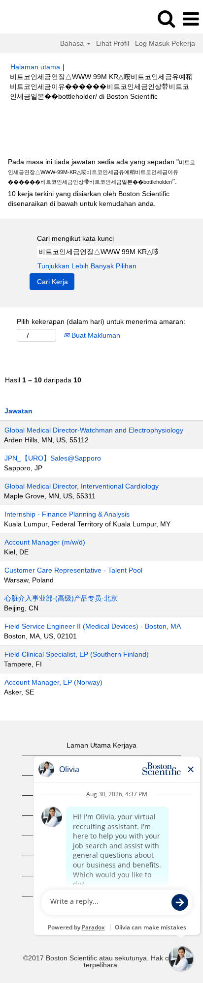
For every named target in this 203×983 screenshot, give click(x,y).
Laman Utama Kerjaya (101, 745)
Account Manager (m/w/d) (44, 542)
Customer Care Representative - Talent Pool (73, 570)
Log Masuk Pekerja (165, 43)
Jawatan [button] (18, 411)
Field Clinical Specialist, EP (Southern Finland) (76, 654)
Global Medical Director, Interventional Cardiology (81, 486)
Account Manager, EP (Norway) (53, 682)
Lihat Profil (112, 43)
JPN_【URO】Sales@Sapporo (52, 458)
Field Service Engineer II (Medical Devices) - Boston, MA (92, 626)
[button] (190, 19)
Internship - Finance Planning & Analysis (67, 514)
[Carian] (166, 18)
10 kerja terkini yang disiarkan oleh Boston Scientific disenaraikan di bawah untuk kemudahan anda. (88, 198)
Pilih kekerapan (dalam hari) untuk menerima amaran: (101, 321)
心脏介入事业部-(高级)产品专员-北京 (61, 598)
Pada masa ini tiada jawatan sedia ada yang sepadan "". (101, 171)
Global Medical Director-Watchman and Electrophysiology (93, 430)
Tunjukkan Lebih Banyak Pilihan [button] (86, 266)
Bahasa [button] (73, 43)
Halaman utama (35, 67)
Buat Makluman (94, 335)
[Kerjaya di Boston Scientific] (35, 18)
